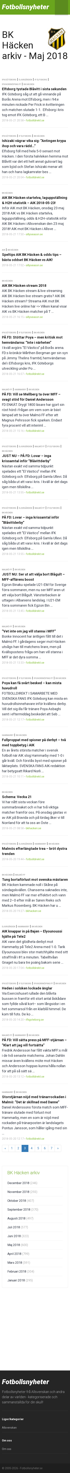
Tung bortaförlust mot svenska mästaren (35, 879)
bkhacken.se (33, 828)
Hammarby (20, 390)
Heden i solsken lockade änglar (27, 988)
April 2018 (18, 1254)
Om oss (6, 1448)
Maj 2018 (17, 1245)
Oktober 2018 (20, 1201)
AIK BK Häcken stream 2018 (24, 286)
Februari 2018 (20, 1271)
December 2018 (22, 1183)
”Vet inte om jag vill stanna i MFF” (29, 631)
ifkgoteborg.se (35, 1019)
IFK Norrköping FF (11, 84)
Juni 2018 (18, 1236)
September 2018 (22, 1209)
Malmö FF (7, 390)
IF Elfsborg (41, 80)
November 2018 (22, 1192)
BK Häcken (29, 84)
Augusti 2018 (20, 1218)
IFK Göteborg (9, 80)
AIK (3, 250)
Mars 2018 (18, 1262)
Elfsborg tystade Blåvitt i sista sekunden (34, 89)
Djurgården (25, 80)
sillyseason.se (34, 234)
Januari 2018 (20, 1280)
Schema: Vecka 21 (17, 797)
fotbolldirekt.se (35, 120)
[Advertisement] (35, 1328)
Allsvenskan (9, 1427)
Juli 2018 (17, 1227)
